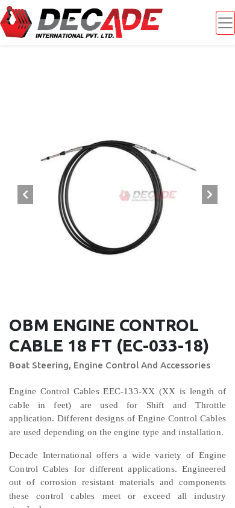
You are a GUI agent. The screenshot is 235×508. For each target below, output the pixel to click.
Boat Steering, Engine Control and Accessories (109, 365)
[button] (25, 194)
